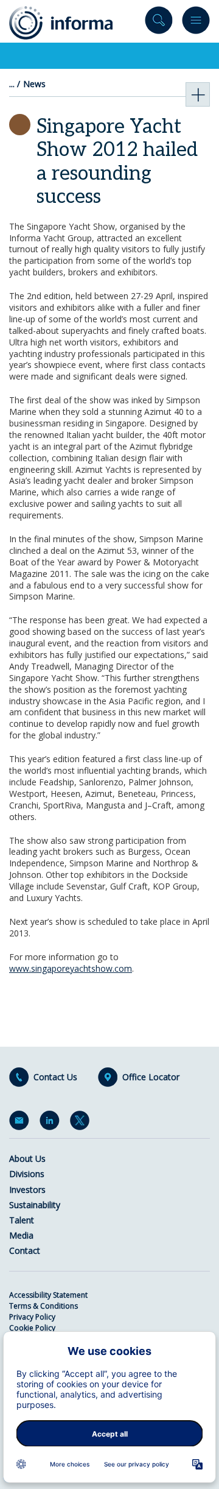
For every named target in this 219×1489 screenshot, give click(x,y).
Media (21, 1235)
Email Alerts (21, 1123)
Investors (27, 1189)
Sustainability (34, 1205)
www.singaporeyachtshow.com (70, 968)
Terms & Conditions (43, 1306)
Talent (21, 1220)
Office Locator (150, 1077)
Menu (196, 23)
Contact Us (55, 1077)
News (34, 84)
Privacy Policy (32, 1317)
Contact (24, 1250)
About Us (27, 1158)
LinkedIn (52, 1123)
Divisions (26, 1174)
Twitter (82, 1123)
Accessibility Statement (48, 1295)
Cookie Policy (32, 1328)
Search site (159, 23)
